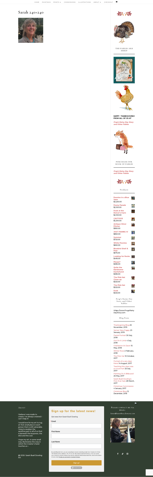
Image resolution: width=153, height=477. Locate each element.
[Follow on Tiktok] (122, 453)
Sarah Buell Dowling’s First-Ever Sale (122, 380)
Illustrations (84, 2)
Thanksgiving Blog (121, 325)
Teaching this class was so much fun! (123, 367)
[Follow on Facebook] (117, 453)
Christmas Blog (120, 391)
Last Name (55, 442)
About (96, 2)
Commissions (70, 2)
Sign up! (76, 463)
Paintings (46, 2)
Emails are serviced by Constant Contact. (69, 457)
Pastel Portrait (120, 335)
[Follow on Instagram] (127, 453)
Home (36, 2)
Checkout (108, 2)
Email (53, 421)
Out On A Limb (120, 341)
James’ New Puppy (122, 330)
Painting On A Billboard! (124, 374)
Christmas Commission (124, 386)
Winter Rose (119, 351)
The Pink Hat (119, 356)
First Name (55, 431)
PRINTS (56, 2)
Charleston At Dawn (122, 346)
